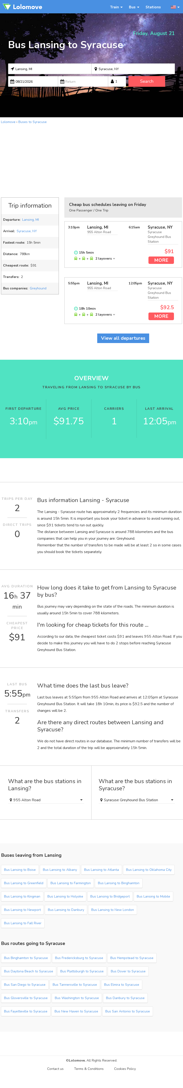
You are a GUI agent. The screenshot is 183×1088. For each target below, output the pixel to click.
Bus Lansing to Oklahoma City (149, 869)
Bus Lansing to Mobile (153, 896)
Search (146, 81)
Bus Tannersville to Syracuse (75, 984)
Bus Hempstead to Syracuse (131, 958)
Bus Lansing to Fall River (22, 923)
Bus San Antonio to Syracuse (127, 1011)
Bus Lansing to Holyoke (65, 896)
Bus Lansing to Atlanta (101, 869)
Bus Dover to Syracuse (128, 971)
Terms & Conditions (89, 1069)
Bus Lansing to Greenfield (23, 883)
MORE (161, 260)
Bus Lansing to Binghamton (118, 883)
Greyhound (38, 288)
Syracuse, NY (27, 231)
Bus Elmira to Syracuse (121, 984)
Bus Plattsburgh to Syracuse (82, 971)
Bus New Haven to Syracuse (76, 1011)
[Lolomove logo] (22, 6)
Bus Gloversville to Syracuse (26, 998)
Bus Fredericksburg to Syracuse (79, 958)
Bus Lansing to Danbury (66, 910)
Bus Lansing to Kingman (22, 896)
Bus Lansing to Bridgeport (110, 896)
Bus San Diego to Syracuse (25, 984)
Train (114, 7)
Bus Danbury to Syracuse (125, 998)
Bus (132, 7)
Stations (153, 7)
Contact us (55, 1069)
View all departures (123, 338)
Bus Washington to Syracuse (77, 998)
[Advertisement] (91, 160)
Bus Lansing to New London (112, 910)
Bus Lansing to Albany (60, 869)
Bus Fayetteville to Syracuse (25, 1011)
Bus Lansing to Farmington (71, 883)
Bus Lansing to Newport (22, 910)
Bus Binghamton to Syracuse (26, 958)
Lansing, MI (30, 219)
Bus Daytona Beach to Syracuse (28, 971)
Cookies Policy (125, 1069)
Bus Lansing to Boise (20, 869)
